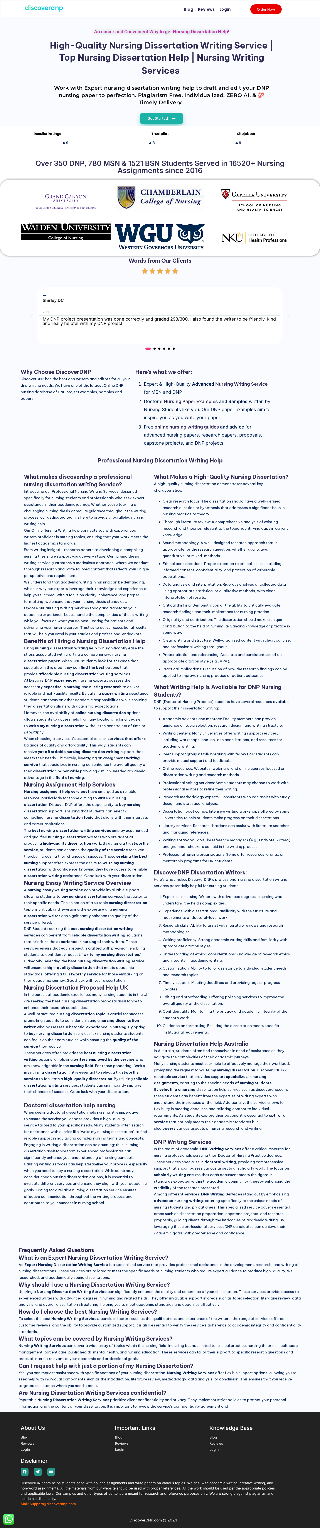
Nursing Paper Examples (191, 401)
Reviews (206, 9)
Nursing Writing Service (241, 384)
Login (225, 9)
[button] (32, 316)
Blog (188, 9)
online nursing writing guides (187, 427)
